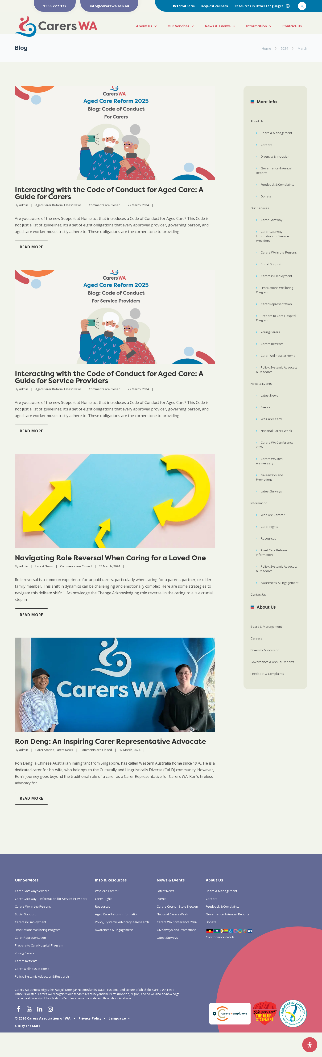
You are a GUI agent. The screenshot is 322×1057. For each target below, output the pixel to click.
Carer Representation (276, 304)
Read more (31, 247)
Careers (266, 145)
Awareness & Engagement (279, 583)
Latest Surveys (271, 491)
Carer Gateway (271, 220)
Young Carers (270, 332)
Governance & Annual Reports (274, 170)
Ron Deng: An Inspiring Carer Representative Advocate (110, 741)
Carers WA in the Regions (279, 252)
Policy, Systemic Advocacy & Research (276, 369)
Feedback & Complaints (277, 184)
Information (256, 26)
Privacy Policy (90, 1018)
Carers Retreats (272, 344)
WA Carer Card (271, 419)
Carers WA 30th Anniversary (269, 461)
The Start (33, 1026)
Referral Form (184, 6)
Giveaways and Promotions (269, 477)
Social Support (271, 264)
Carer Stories (44, 750)
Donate (266, 196)
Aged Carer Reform (49, 205)
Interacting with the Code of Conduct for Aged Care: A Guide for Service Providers (109, 377)
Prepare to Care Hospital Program (276, 318)
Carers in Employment (276, 276)
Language (117, 1018)
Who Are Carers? (273, 515)
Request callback (214, 6)
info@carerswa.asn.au (109, 6)
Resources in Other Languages (259, 6)
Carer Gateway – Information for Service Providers (272, 236)
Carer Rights (269, 526)
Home (266, 48)
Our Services (178, 26)
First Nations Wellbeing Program (274, 290)
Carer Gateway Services (32, 891)
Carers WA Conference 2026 (274, 444)
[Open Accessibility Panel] (309, 1044)
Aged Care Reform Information (271, 552)
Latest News (73, 205)
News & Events (218, 26)
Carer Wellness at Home (278, 355)
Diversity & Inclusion (275, 156)
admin (23, 205)
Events (265, 407)
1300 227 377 (54, 6)
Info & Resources (111, 880)
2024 (284, 48)
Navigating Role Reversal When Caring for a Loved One (110, 558)
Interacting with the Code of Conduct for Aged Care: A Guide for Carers (109, 193)
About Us (144, 26)
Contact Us (292, 26)
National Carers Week (276, 431)
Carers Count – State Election (177, 906)
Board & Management (276, 133)
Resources (268, 538)
